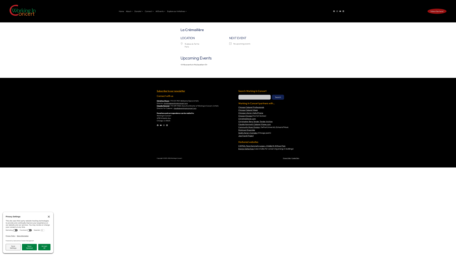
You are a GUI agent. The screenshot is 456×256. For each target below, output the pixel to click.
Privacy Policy (287, 158)
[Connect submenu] (153, 11)
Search (278, 97)
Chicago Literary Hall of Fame (250, 113)
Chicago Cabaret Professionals (251, 107)
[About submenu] (132, 11)
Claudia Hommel (163, 106)
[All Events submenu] (164, 11)
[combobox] (254, 97)
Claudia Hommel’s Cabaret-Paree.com (254, 124)
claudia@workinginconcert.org (185, 108)
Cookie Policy (295, 158)
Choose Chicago (245, 116)
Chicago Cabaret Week (248, 110)
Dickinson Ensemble (246, 130)
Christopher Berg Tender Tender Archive (255, 121)
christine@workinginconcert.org (176, 103)
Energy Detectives (246, 149)
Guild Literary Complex (247, 133)
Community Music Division (249, 127)
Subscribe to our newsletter (171, 90)
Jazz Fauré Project (246, 136)
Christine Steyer (163, 101)
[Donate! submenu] (142, 11)
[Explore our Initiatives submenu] (186, 11)
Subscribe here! (437, 11)
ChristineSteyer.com (247, 118)
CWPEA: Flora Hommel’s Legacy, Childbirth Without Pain (261, 146)
